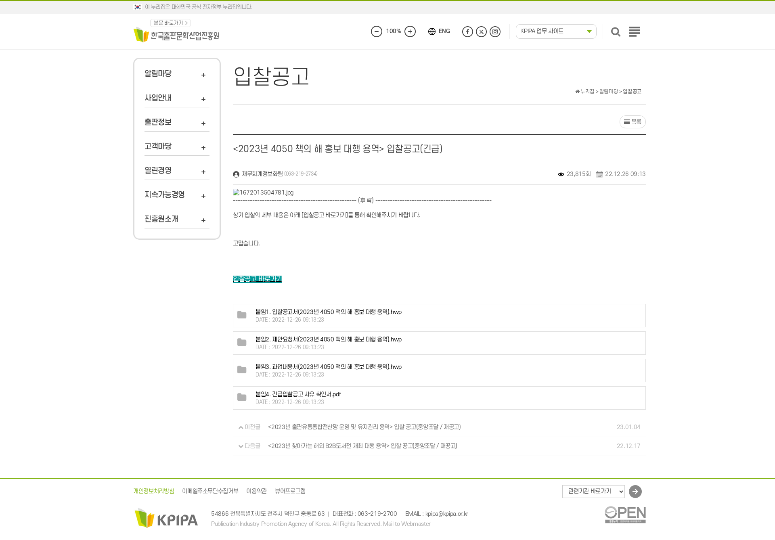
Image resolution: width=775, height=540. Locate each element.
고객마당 (158, 146)
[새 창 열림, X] (481, 31)
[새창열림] (625, 514)
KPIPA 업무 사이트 (541, 31)
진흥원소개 (161, 219)
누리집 (587, 91)
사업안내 (158, 98)
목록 (635, 122)
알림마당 (158, 74)
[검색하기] (615, 32)
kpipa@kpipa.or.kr (446, 514)
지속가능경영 (165, 195)
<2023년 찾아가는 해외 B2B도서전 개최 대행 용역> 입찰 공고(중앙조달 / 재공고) (362, 446)
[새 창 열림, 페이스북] (467, 31)
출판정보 (158, 122)
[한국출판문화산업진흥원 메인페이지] (176, 34)
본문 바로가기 (168, 23)
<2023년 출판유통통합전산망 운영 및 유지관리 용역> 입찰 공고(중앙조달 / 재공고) (364, 427)
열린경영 (158, 171)
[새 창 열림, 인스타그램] (495, 31)
